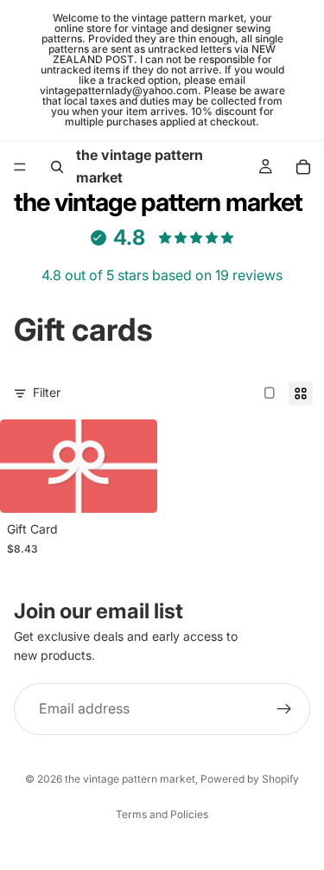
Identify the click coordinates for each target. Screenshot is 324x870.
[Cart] (303, 167)
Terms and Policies (162, 814)
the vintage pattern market (130, 778)
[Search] (57, 167)
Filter (46, 392)
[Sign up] (284, 709)
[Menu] (20, 167)
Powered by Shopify (249, 778)
